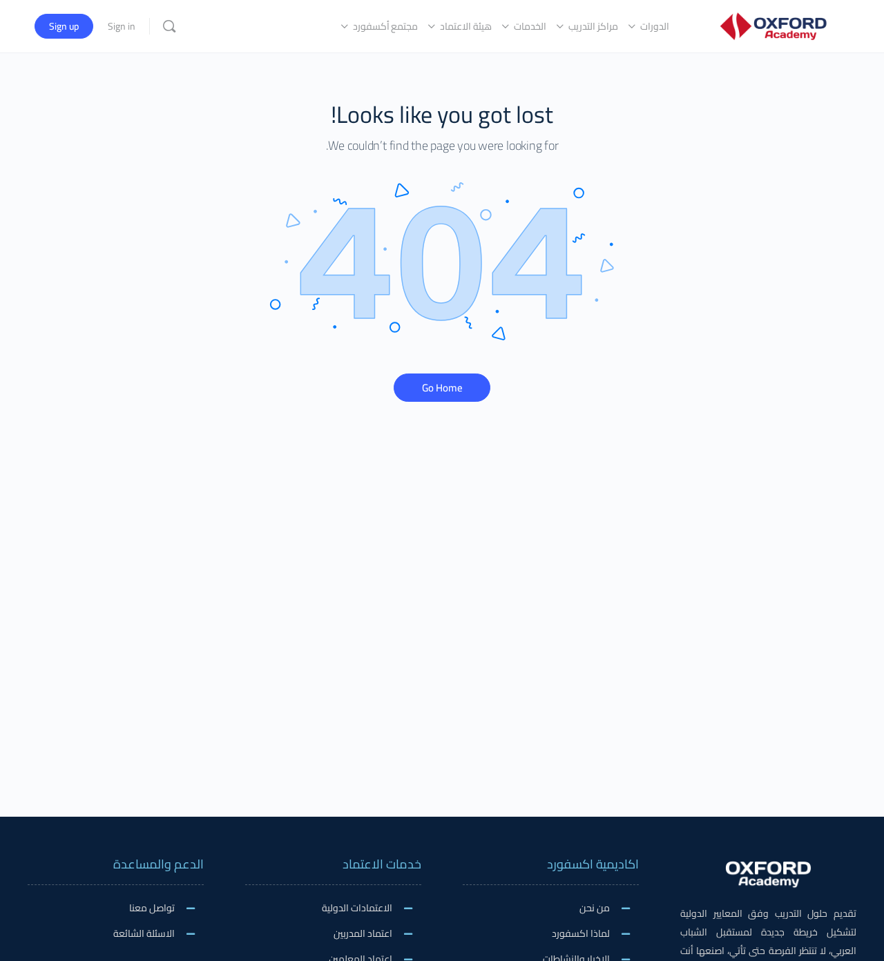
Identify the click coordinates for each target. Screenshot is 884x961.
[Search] (169, 26)
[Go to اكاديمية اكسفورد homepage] (773, 24)
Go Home (442, 388)
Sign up (64, 26)
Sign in (121, 26)
